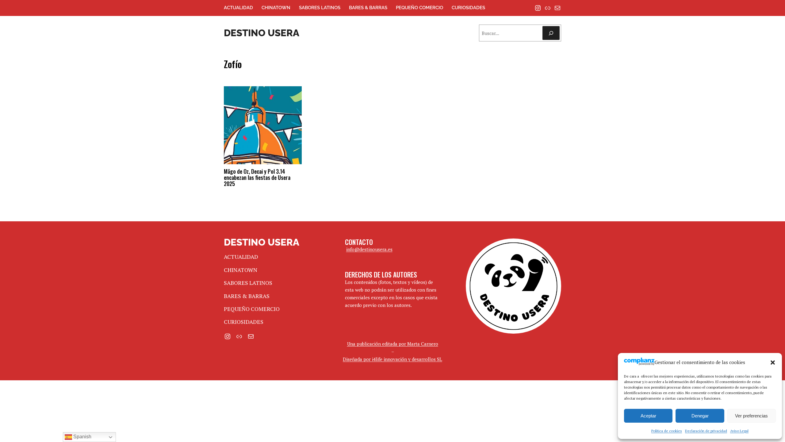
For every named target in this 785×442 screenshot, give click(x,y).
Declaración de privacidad (706, 430)
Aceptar (648, 415)
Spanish (81, 436)
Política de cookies (666, 430)
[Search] (551, 33)
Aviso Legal (739, 430)
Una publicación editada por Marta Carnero (392, 344)
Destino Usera (261, 32)
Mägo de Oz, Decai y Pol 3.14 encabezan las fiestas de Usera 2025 (257, 178)
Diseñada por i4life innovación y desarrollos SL (392, 359)
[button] (773, 362)
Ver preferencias (751, 415)
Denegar (700, 415)
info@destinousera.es (369, 249)
